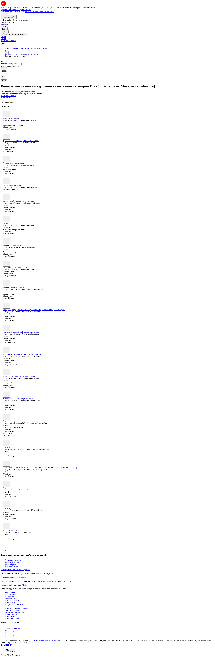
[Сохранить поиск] (3, 77)
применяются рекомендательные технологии (45, 641)
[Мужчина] (6, 114)
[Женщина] (6, 137)
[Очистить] (4, 69)
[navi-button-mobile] (3, 43)
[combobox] (11, 64)
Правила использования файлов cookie (39, 12)
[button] (3, 37)
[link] (5, 31)
